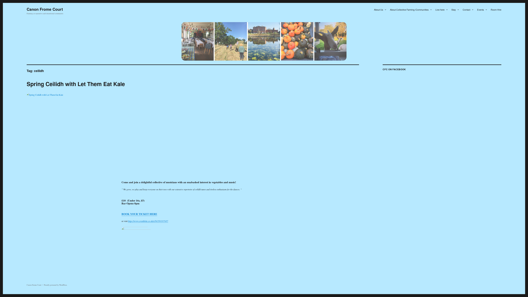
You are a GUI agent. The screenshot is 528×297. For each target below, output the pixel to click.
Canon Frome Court (45, 9)
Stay (453, 9)
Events (480, 9)
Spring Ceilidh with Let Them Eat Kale (76, 84)
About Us (378, 9)
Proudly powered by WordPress (55, 285)
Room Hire (496, 9)
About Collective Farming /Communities (409, 9)
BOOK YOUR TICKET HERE (139, 214)
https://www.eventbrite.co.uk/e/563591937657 (148, 221)
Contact (466, 9)
